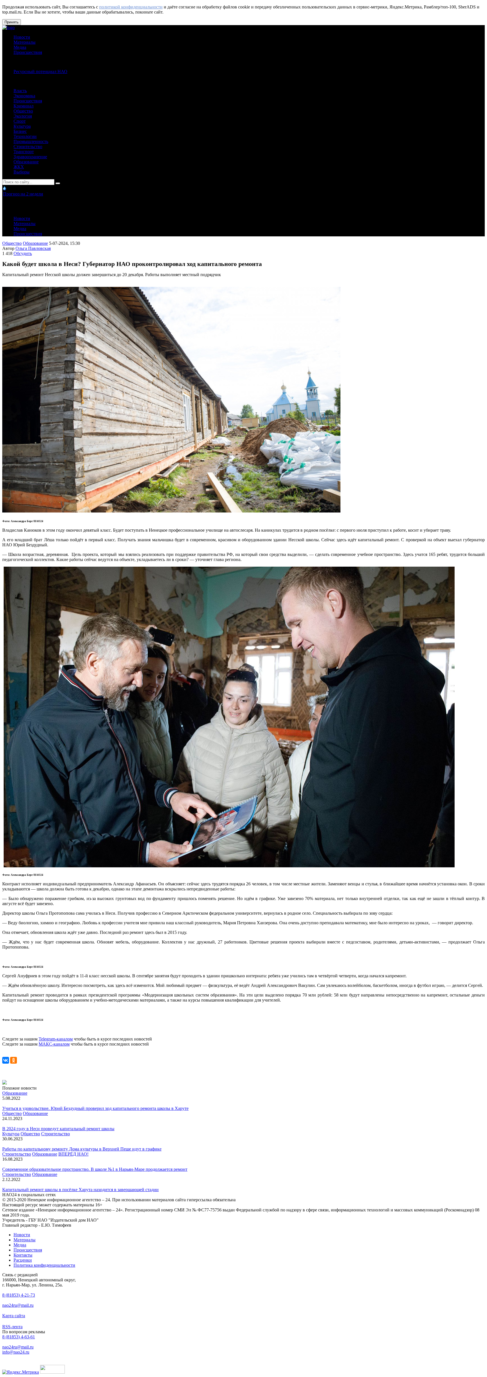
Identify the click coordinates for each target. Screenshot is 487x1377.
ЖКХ (19, 166)
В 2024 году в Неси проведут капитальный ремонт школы (58, 1128)
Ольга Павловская (33, 248)
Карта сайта (13, 1315)
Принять (12, 22)
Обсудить (23, 253)
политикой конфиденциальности (131, 7)
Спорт (20, 121)
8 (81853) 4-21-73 (18, 1295)
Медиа (20, 47)
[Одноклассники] (13, 1060)
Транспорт (24, 151)
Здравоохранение (30, 156)
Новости (22, 37)
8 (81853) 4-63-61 (18, 1336)
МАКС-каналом (54, 1044)
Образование (26, 161)
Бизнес (20, 131)
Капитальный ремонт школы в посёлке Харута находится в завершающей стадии (80, 1189)
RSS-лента (12, 1326)
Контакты (23, 1255)
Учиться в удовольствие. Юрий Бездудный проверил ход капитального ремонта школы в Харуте (95, 1108)
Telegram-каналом (56, 1039)
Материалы (25, 42)
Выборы (22, 172)
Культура (22, 126)
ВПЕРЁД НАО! (73, 1154)
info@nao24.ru (15, 1352)
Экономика (24, 95)
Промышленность (31, 141)
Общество (23, 111)
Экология (23, 116)
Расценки (23, 1260)
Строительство (28, 146)
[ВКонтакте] (5, 1060)
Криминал (24, 106)
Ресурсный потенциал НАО (40, 71)
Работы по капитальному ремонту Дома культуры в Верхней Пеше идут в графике (81, 1149)
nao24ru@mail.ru (18, 1305)
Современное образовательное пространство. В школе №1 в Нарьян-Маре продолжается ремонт (94, 1169)
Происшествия (28, 52)
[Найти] (58, 183)
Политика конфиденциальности (44, 1265)
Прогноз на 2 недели (23, 194)
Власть (20, 90)
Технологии (25, 136)
